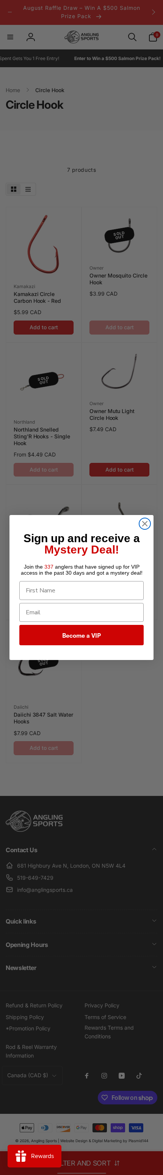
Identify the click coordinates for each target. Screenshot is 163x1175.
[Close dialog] (144, 523)
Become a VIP (81, 635)
